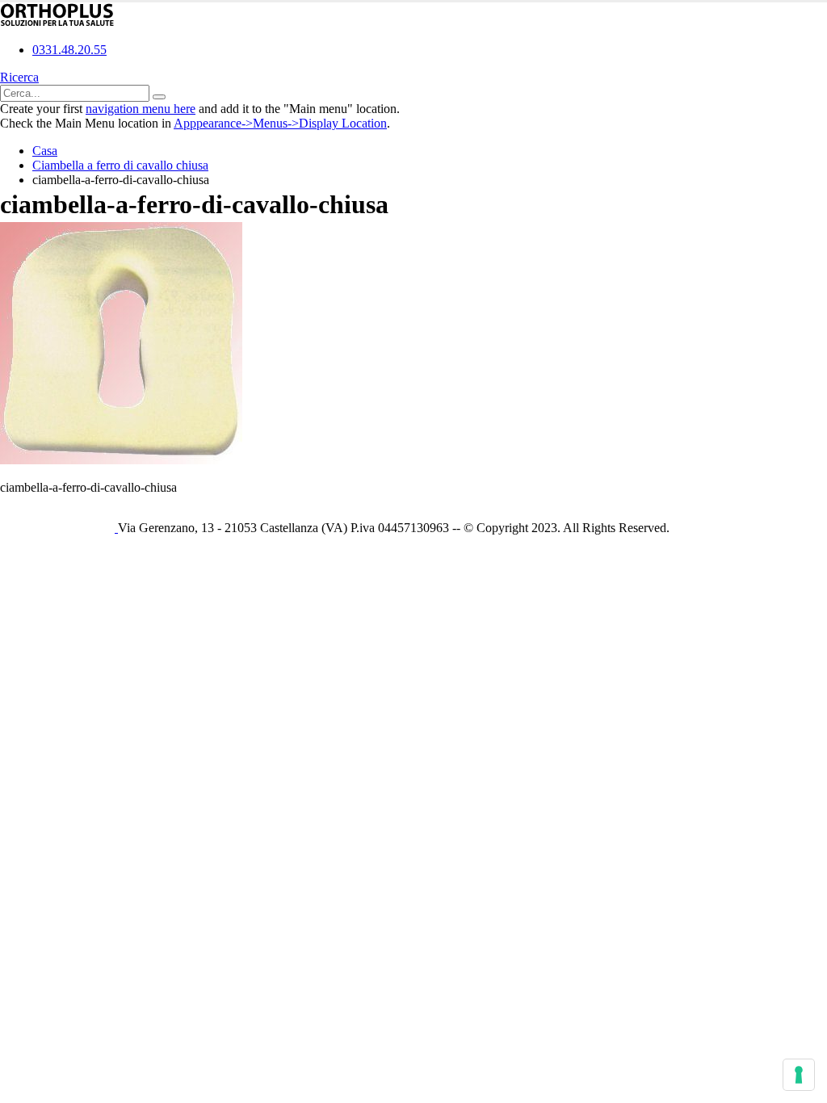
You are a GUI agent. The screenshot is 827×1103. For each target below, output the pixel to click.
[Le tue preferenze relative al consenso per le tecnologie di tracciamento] (798, 1074)
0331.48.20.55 (69, 50)
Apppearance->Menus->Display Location (280, 123)
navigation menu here (140, 108)
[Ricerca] (159, 96)
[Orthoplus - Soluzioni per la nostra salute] (57, 22)
